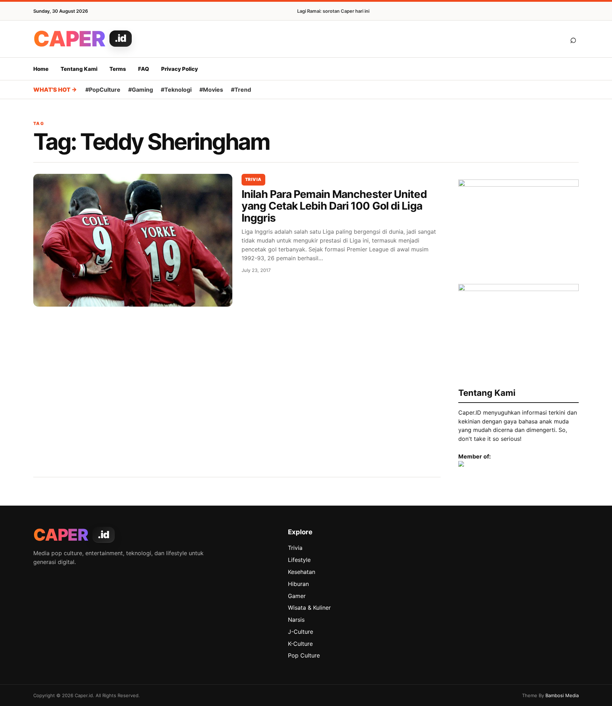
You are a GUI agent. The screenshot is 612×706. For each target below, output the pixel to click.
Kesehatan (301, 571)
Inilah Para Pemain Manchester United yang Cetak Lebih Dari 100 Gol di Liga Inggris (334, 206)
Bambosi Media (562, 695)
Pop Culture (304, 655)
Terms (117, 69)
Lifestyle (299, 559)
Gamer (297, 595)
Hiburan (298, 583)
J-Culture (300, 631)
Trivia (253, 179)
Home (41, 69)
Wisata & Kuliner (309, 607)
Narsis (296, 619)
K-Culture (300, 643)
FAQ (143, 69)
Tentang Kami (79, 69)
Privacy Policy (179, 69)
